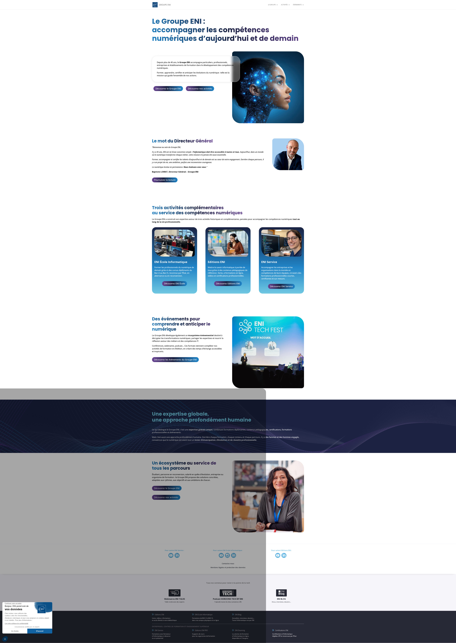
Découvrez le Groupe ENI (168, 88)
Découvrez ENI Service (281, 286)
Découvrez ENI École (174, 283)
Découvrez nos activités (200, 88)
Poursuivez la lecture (164, 179)
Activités (284, 5)
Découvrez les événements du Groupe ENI (175, 359)
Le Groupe (272, 5)
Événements (297, 5)
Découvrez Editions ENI (228, 283)
